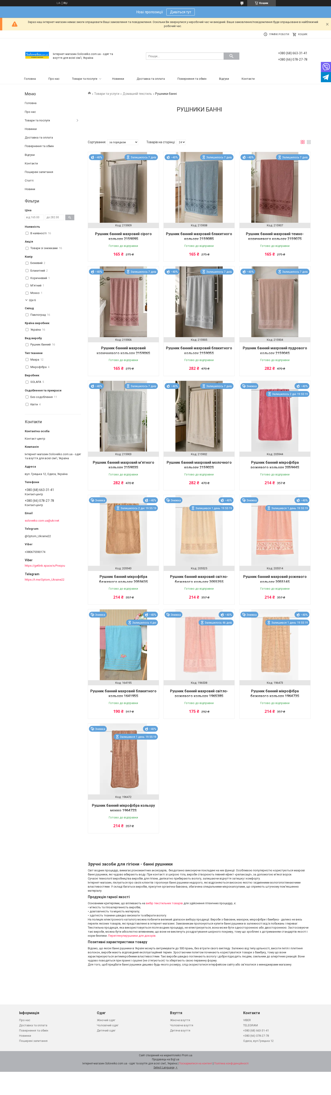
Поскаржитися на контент (195, 1063)
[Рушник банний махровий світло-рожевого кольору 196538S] (199, 644)
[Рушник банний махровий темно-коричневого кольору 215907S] (275, 187)
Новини (30, 189)
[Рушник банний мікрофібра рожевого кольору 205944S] (275, 416)
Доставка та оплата (151, 78)
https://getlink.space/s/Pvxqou (45, 565)
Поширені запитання (39, 172)
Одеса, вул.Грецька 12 (258, 1041)
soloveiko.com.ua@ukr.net (42, 520)
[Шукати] (231, 56)
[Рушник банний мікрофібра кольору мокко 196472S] (123, 759)
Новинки (118, 78)
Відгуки (224, 78)
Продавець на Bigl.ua (165, 1059)
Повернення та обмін (191, 78)
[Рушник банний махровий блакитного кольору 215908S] (199, 187)
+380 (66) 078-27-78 (256, 1035)
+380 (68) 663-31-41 (256, 1030)
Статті (29, 180)
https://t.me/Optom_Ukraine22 (44, 579)
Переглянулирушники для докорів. (132, 935)
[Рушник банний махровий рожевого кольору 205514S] (275, 530)
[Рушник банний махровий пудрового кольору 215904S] (275, 301)
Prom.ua (187, 1055)
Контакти (248, 78)
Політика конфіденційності (231, 1063)
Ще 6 (32, 300)
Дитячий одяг (106, 1030)
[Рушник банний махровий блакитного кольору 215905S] (199, 301)
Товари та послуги (84, 78)
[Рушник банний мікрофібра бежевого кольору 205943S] (123, 530)
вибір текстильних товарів (164, 903)
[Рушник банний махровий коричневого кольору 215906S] (123, 301)
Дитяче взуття (180, 1030)
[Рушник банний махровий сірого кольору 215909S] (123, 187)
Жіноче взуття (180, 1020)
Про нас (53, 78)
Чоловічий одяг (107, 1025)
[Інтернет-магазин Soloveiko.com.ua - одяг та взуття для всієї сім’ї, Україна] (37, 56)
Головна (30, 78)
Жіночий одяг (106, 1020)
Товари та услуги (106, 93)
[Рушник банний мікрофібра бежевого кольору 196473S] (275, 644)
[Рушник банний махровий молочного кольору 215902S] (199, 416)
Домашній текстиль (137, 93)
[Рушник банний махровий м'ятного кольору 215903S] (123, 416)
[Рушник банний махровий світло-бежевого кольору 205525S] (199, 530)
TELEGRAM (250, 1025)
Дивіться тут (180, 12)
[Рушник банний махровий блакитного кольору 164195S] (123, 644)
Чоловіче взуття (181, 1025)
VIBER (247, 1020)
